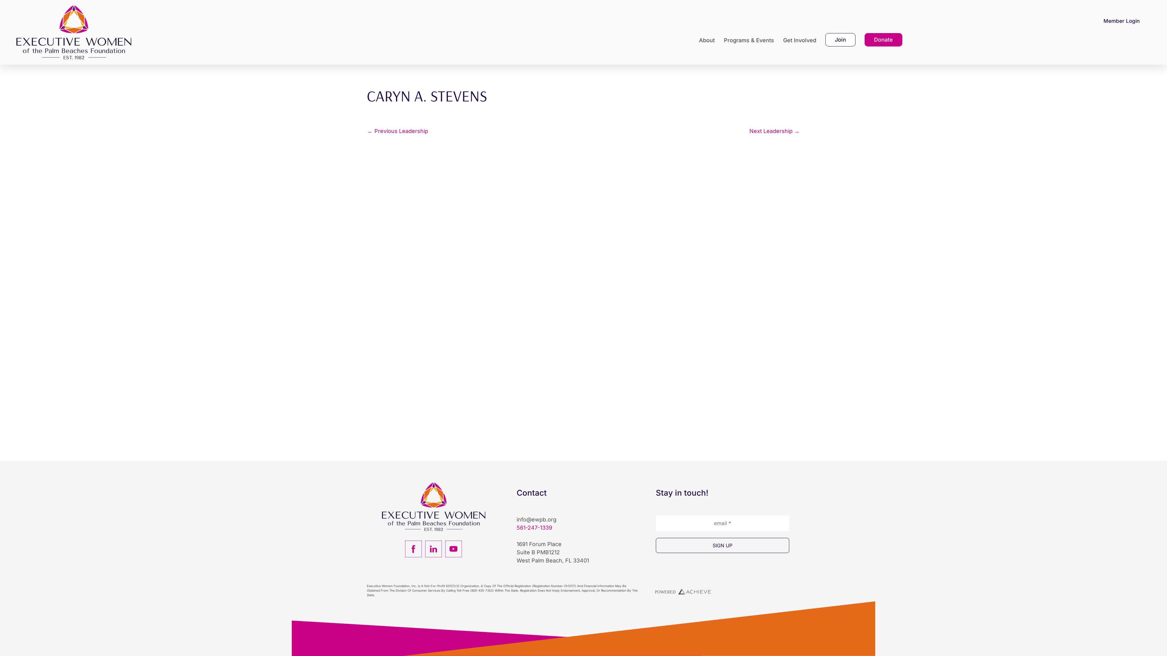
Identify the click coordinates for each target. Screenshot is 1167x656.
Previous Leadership (397, 131)
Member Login (1121, 21)
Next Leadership (774, 131)
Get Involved (799, 40)
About (707, 40)
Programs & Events (749, 40)
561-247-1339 (534, 527)
